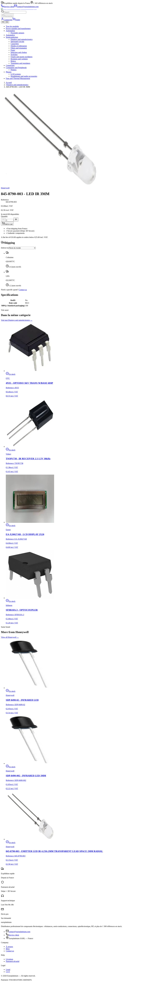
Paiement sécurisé (12, 961)
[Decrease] (3, 220)
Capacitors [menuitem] (15, 44)
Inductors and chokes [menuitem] (19, 52)
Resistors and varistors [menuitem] (19, 59)
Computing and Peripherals (16, 68)
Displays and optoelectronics (17, 85)
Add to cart (9, 224)
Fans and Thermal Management (18, 78)
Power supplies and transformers (18, 28)
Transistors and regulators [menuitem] (20, 63)
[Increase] (16, 220)
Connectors (10, 65)
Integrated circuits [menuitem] (17, 42)
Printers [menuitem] (13, 70)
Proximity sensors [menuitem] (17, 33)
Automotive (10, 35)
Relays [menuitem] (13, 61)
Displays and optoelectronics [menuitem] (21, 39)
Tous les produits (12, 26)
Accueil (9, 83)
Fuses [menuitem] (13, 50)
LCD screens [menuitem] (16, 74)
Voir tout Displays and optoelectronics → (16, 320)
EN (7, 22)
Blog (8, 949)
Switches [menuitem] (14, 55)
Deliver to (5, 248)
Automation (10, 31)
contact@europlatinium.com (19, 932)
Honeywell (5, 188)
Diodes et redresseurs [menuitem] (19, 46)
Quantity (4, 216)
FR (3, 22)
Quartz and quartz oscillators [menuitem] (21, 57)
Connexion (8, 20)
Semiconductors (12, 37)
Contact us (23, 290)
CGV (8, 972)
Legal (8, 969)
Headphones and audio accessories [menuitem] (24, 76)
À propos (9, 947)
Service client (14, 935)
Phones (8, 72)
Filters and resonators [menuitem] (19, 48)
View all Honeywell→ (10, 637)
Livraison (9, 959)
